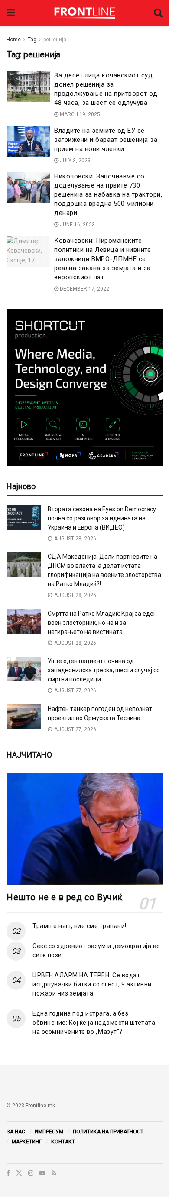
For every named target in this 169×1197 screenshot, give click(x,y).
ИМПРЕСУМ (49, 1132)
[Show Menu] (10, 13)
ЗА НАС (15, 1132)
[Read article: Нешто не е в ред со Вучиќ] (84, 829)
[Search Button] (158, 13)
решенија (54, 40)
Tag (32, 40)
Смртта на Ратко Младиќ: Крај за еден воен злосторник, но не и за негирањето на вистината (102, 622)
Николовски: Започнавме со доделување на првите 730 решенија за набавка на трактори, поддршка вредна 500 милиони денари (108, 194)
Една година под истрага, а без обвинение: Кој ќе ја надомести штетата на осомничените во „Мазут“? (93, 1022)
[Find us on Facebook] (8, 1173)
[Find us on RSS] (54, 1173)
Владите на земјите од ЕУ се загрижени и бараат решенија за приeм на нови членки (105, 140)
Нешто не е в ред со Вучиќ (64, 897)
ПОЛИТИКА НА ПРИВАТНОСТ (108, 1132)
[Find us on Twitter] (19, 1173)
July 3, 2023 (74, 161)
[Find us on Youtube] (42, 1173)
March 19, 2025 (79, 114)
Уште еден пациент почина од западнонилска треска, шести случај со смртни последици (104, 670)
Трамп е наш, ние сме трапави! (79, 925)
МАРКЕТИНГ (27, 1142)
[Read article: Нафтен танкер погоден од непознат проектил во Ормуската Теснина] (23, 716)
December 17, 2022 (83, 289)
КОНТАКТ (63, 1142)
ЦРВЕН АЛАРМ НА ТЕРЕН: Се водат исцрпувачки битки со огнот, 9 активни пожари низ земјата (92, 984)
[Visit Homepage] (84, 13)
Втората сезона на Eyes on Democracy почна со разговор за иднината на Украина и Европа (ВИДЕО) (102, 518)
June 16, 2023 (76, 224)
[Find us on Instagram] (30, 1173)
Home (13, 40)
